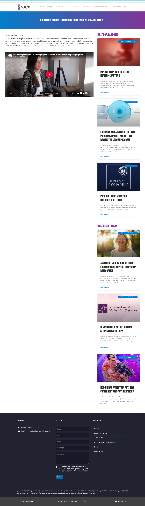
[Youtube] (125, 501)
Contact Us (116, 7)
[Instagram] (122, 501)
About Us (74, 7)
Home (42, 7)
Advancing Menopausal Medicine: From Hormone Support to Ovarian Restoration (118, 267)
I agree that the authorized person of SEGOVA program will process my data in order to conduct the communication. (73, 469)
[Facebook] (115, 501)
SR (125, 7)
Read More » (104, 92)
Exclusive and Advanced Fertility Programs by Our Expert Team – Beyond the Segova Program (117, 136)
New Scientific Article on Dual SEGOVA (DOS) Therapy (116, 329)
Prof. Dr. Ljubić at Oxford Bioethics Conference (113, 198)
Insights (86, 7)
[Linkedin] (119, 501)
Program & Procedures (56, 7)
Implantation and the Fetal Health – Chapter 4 (114, 74)
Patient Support (100, 7)
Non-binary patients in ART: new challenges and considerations (117, 389)
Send (59, 477)
